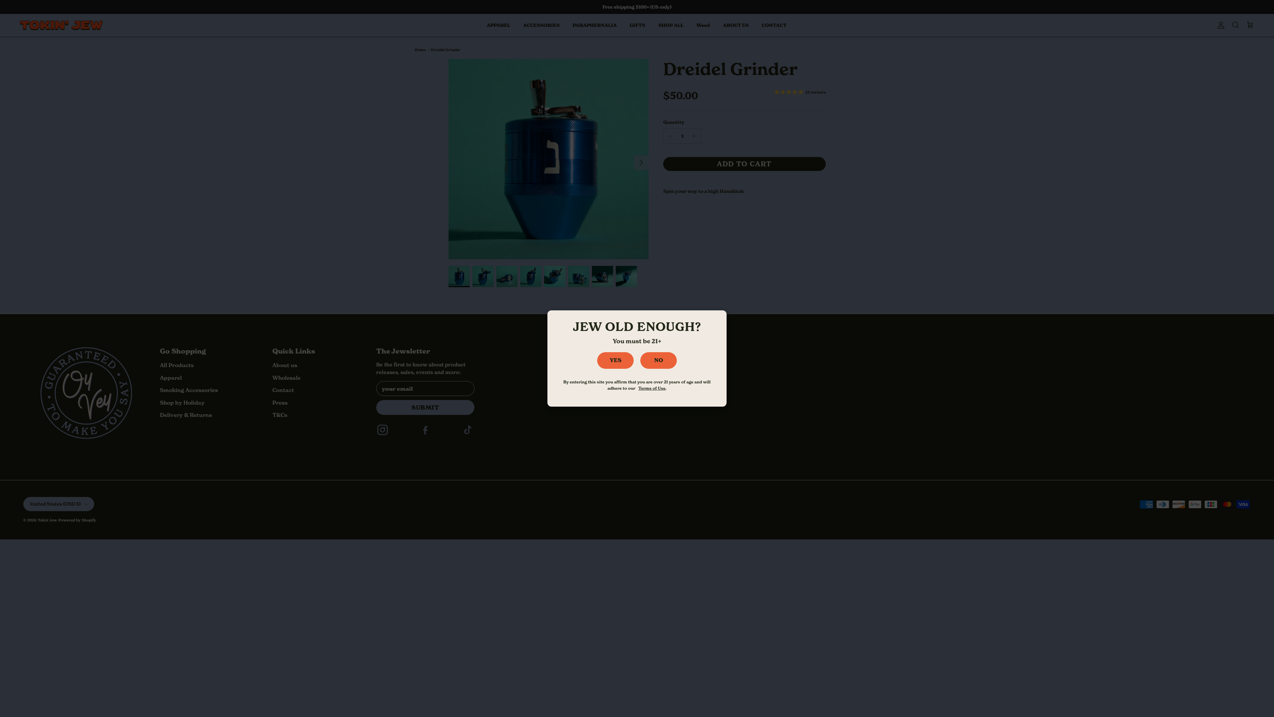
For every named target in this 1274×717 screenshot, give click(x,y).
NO (658, 360)
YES (615, 360)
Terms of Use (652, 388)
